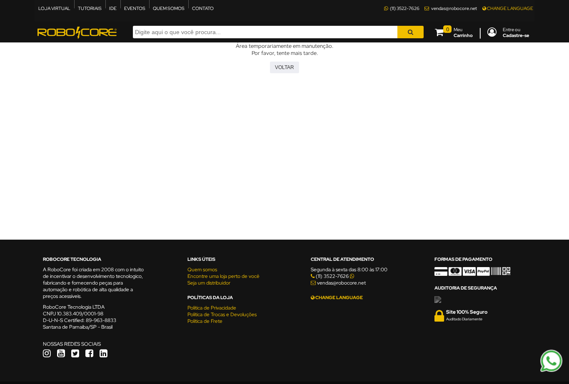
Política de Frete (204, 321)
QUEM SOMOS (169, 8)
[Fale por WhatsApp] (551, 371)
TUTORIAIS (90, 8)
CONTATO (203, 8)
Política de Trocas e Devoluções (222, 314)
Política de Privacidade (211, 308)
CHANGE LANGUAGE (509, 8)
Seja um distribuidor (208, 283)
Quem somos (202, 269)
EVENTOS (134, 8)
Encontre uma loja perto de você (223, 276)
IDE (113, 8)
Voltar (284, 67)
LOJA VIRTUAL (54, 8)
